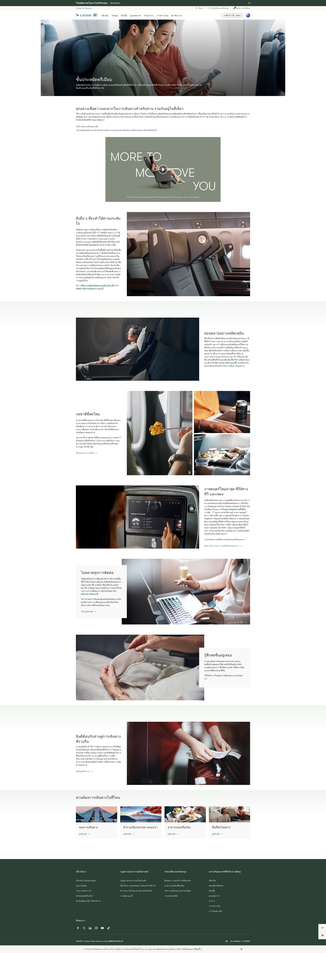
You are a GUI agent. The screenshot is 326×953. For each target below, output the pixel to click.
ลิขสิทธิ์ (79, 941)
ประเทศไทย (235, 941)
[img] (249, 3)
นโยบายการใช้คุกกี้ (192, 949)
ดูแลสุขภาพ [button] (135, 16)
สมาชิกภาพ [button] (176, 16)
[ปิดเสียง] (111, 200)
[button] (84, 834)
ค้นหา (201, 8)
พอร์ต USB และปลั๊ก (228, 363)
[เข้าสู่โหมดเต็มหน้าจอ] (218, 199)
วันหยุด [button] (115, 16)
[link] (188, 433)
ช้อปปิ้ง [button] (124, 16)
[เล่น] (163, 169)
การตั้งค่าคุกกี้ (126, 896)
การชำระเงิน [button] (162, 16)
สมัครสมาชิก (87, 594)
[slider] (106, 196)
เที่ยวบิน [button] (104, 16)
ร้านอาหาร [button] (149, 16)
